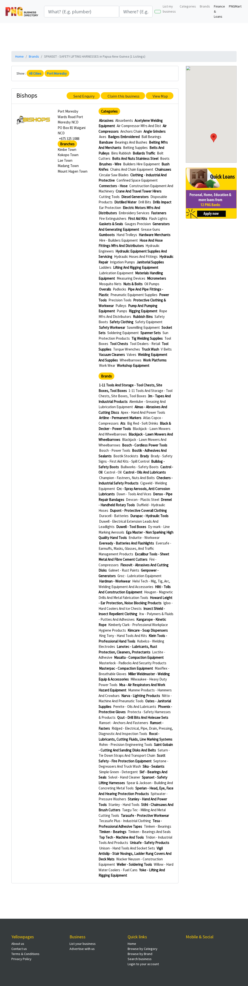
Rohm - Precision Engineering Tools (125, 744)
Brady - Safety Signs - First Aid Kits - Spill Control (135, 459)
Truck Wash (150, 349)
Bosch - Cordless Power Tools (144, 445)
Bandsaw (106, 142)
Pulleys (121, 305)
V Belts (166, 349)
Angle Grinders (155, 131)
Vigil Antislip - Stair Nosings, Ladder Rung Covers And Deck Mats (135, 853)
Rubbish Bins (143, 316)
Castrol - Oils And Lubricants (144, 472)
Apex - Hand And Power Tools (143, 412)
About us (17, 943)
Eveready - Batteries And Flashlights (126, 543)
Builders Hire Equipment (141, 164)
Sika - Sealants (153, 766)
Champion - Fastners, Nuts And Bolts (127, 477)
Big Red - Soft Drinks (142, 423)
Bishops (26, 95)
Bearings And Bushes (131, 142)
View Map (160, 96)
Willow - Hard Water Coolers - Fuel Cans (136, 867)
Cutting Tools (109, 196)
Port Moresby (57, 73)
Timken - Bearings (157, 826)
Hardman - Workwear (115, 581)
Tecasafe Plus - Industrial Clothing (125, 820)
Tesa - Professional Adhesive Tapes (130, 823)
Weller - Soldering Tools (134, 864)
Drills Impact (162, 202)
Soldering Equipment (123, 332)
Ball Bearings (151, 136)
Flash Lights (158, 218)
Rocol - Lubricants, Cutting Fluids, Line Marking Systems (135, 736)
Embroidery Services (134, 213)
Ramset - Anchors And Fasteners (123, 722)
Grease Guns (150, 229)
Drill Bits (144, 202)
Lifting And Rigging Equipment (135, 267)
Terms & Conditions (25, 954)
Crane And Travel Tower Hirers (139, 191)
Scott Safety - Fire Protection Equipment (132, 758)
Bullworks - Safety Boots (140, 467)
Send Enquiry (83, 96)
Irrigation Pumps (122, 262)
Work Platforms (155, 360)
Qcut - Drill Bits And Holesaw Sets (142, 717)
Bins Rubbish (121, 153)
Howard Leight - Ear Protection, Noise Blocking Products (135, 600)
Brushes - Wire (110, 164)
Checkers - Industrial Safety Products (136, 480)
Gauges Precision (138, 224)
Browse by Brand (140, 954)
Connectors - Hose (113, 185)
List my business (169, 9)
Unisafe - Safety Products (149, 842)
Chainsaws (163, 169)
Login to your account (143, 964)
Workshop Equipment (133, 365)
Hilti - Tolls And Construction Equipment (135, 589)
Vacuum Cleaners (112, 354)
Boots (165, 158)
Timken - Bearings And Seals (149, 831)
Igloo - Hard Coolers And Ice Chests (136, 606)
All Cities (35, 73)
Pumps (122, 311)
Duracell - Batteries (114, 515)
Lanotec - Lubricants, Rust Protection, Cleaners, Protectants (128, 649)
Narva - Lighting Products (140, 695)
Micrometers (156, 278)
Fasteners (158, 213)
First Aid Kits (137, 218)
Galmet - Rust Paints (123, 570)
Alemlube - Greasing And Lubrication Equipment (132, 404)
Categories (188, 6)
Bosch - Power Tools (114, 450)
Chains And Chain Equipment (131, 169)
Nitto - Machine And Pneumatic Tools (135, 698)
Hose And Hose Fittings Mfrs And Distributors (131, 243)
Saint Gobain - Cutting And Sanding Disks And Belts (136, 747)
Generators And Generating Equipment (134, 227)
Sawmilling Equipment (143, 327)
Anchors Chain (131, 131)
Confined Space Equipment (137, 180)
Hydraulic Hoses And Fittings (136, 256)
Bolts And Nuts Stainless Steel (135, 158)
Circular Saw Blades (114, 175)
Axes (102, 136)
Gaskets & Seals (111, 224)
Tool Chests (119, 343)
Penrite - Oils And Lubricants (134, 706)
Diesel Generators (135, 196)
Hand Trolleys (126, 234)
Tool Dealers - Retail (145, 343)
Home (19, 56)
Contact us (19, 949)
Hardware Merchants (154, 234)
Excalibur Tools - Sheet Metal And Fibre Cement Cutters (134, 557)
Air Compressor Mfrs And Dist (139, 125)
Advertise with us (82, 949)
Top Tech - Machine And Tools (121, 837)
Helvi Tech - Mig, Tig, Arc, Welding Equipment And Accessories (134, 584)
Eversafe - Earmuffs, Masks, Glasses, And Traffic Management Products (135, 548)
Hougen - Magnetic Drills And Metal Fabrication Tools (136, 595)
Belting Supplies (135, 147)
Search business (140, 959)
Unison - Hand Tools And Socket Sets (127, 848)
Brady (144, 456)
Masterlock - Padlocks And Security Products (132, 663)
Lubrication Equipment (116, 273)
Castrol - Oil (113, 472)
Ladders (105, 267)
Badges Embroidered (124, 136)
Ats (122, 423)
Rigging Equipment (143, 311)
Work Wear (107, 365)
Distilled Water (125, 202)
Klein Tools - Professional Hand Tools (133, 638)
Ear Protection (110, 207)
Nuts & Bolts (133, 284)
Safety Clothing (121, 322)
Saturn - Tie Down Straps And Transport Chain (134, 753)
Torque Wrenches (126, 349)
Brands (205, 6)
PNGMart (235, 6)
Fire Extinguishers (112, 218)
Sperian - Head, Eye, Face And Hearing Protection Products (136, 791)
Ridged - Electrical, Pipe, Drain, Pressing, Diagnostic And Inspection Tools (136, 731)
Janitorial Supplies (150, 262)
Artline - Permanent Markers (120, 417)
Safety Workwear (112, 327)
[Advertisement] (128, 36)
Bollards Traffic (144, 153)
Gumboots (107, 234)
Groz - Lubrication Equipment (139, 575)
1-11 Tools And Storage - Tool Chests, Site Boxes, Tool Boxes (135, 393)
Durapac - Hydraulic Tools (149, 515)
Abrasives (106, 120)
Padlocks (119, 289)
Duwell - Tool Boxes (131, 526)
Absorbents (124, 120)
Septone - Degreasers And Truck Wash (133, 764)
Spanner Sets (150, 332)
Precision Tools (120, 300)
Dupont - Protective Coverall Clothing (138, 510)
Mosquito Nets (110, 284)
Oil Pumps (151, 284)
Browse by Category (142, 949)
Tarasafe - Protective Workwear (145, 815)
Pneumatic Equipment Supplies (133, 294)
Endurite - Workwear (144, 537)
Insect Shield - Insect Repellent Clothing (132, 611)
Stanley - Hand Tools (124, 804)
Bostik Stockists (125, 456)
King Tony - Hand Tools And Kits (123, 635)
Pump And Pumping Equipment (128, 308)
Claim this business (124, 96)
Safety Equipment (149, 322)
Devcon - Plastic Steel (142, 499)
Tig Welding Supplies (147, 338)
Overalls (105, 289)
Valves (131, 354)
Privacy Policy (21, 959)
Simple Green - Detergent (118, 772)
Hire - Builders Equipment (118, 240)
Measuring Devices (131, 278)
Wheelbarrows (130, 360)
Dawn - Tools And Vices (133, 494)
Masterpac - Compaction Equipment (126, 668)
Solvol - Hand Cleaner (124, 777)
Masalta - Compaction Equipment (139, 657)
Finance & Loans (219, 11)
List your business (83, 943)
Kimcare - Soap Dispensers (148, 630)
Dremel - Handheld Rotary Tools (135, 502)
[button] (214, 137)
